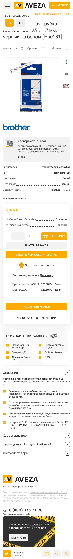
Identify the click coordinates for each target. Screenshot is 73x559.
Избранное (56, 48)
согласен (18, 537)
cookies (35, 524)
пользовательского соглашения (48, 495)
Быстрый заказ (36, 245)
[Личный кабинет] (66, 553)
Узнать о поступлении (36, 318)
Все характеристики (14, 198)
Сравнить (32, 48)
